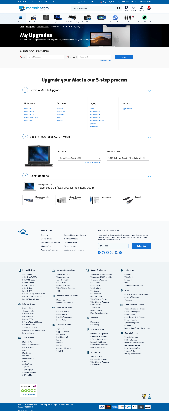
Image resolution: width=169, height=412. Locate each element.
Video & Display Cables (98, 299)
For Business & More (88, 2)
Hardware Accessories (98, 359)
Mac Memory (95, 322)
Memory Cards (61, 300)
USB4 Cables (95, 283)
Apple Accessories (29, 372)
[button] (87, 90)
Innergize (59, 340)
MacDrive (59, 343)
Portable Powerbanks (64, 317)
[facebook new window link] (99, 252)
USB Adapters (95, 294)
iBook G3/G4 (28, 121)
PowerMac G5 (95, 112)
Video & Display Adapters (65, 288)
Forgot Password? (105, 60)
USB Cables (94, 291)
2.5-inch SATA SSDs (29, 277)
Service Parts (95, 365)
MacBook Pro (29, 112)
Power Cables (61, 320)
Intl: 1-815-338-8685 (143, 2)
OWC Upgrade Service (133, 354)
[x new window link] (111, 252)
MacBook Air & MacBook (31, 345)
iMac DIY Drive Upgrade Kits (32, 296)
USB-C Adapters (96, 288)
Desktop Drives (27, 308)
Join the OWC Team (71, 239)
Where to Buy (46, 246)
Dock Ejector (61, 337)
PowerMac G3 (95, 118)
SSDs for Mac (27, 274)
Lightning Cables (96, 296)
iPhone (25, 361)
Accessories (95, 352)
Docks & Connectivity (65, 270)
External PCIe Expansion (99, 334)
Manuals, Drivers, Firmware (134, 343)
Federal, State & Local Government (137, 328)
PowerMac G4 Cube (97, 121)
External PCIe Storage (98, 336)
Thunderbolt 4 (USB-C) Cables (101, 277)
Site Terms (70, 405)
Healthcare (129, 325)
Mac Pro (60, 109)
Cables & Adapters (98, 270)
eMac (92, 109)
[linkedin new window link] (116, 252)
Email (22, 57)
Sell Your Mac (27, 375)
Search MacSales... (80, 8)
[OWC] (33, 9)
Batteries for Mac (62, 312)
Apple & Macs (28, 338)
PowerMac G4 (95, 115)
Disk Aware (60, 334)
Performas (94, 127)
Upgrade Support (132, 333)
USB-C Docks (61, 283)
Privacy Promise (70, 246)
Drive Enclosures (28, 333)
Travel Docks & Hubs (63, 280)
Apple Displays (27, 370)
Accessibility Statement (49, 250)
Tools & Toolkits (96, 356)
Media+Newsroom (70, 242)
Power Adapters (62, 314)
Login (124, 57)
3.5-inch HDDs (27, 288)
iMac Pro (60, 121)
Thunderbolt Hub (62, 277)
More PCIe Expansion (98, 347)
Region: (108, 2)
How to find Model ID (93, 162)
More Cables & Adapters (99, 313)
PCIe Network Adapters (99, 345)
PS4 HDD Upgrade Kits (30, 299)
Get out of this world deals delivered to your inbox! (38, 2)
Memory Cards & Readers (67, 296)
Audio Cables (95, 307)
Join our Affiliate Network (50, 242)
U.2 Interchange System (99, 339)
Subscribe (141, 246)
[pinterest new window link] (120, 252)
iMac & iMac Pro (28, 347)
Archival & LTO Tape (29, 327)
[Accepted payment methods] (124, 407)
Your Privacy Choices (25, 411)
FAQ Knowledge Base (132, 345)
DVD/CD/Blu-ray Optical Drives (33, 294)
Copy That (60, 329)
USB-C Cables (95, 285)
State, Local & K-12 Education (135, 317)
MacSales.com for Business (74, 250)
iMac (58, 118)
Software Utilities (62, 348)
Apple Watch (27, 364)
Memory (94, 318)
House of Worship (131, 320)
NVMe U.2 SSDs (28, 285)
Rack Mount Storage (29, 325)
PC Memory (94, 325)
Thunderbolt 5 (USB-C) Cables (101, 274)
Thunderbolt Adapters (98, 280)
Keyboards (128, 280)
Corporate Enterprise (132, 312)
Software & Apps (63, 325)
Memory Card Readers (64, 303)
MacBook (27, 109)
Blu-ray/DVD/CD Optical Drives (33, 330)
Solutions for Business (134, 305)
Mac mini (60, 115)
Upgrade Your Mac (131, 337)
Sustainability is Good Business (75, 235)
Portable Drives (28, 314)
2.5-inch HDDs (27, 291)
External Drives (28, 304)
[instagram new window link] (103, 252)
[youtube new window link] (107, 252)
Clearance (128, 300)
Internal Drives (28, 270)
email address (106, 246)
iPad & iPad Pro (28, 358)
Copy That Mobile (62, 332)
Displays (128, 274)
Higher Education (131, 314)
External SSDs (27, 319)
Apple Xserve (127, 109)
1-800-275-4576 (127, 2)
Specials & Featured (132, 297)
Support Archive (130, 351)
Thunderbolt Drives (29, 311)
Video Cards (129, 277)
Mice (126, 283)
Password (72, 57)
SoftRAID (59, 351)
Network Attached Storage (32, 322)
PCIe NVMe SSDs (28, 280)
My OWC (59, 345)
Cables (59, 291)
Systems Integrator (132, 323)
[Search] (119, 9)
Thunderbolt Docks (63, 274)
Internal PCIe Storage (98, 342)
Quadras (93, 124)
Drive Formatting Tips (132, 348)
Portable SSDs (27, 316)
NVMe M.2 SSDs (28, 283)
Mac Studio (61, 112)
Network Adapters (63, 285)
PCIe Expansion (97, 329)
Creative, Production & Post (135, 309)
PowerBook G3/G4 (31, 118)
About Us (44, 235)
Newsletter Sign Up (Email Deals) (137, 294)
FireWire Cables (96, 310)
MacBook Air (29, 115)
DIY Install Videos (47, 239)
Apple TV (25, 367)
